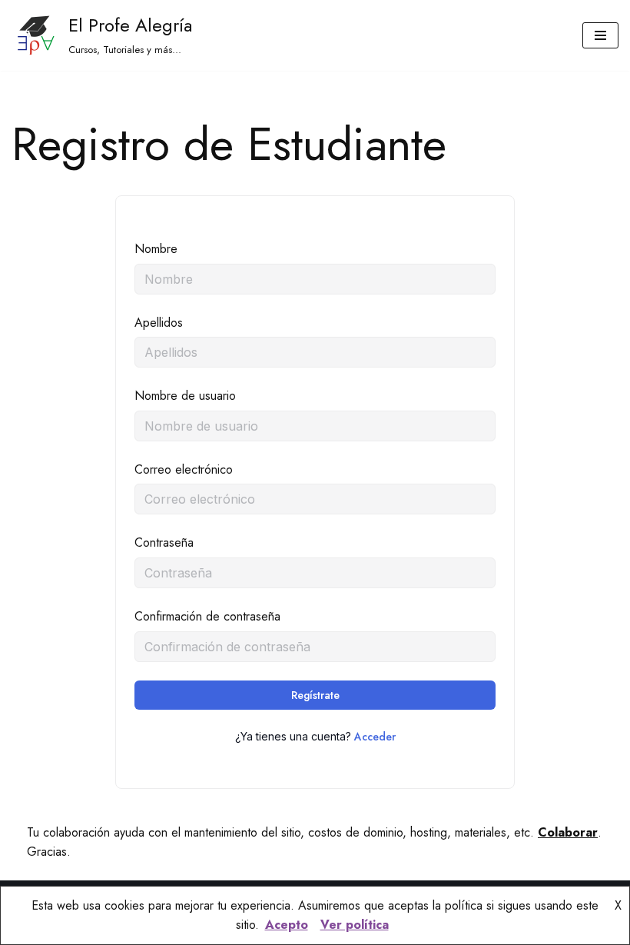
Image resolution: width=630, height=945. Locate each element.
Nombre (155, 249)
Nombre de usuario (185, 395)
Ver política (354, 924)
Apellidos (158, 322)
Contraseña (164, 542)
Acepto (286, 924)
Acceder (375, 736)
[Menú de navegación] (600, 35)
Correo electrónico (183, 469)
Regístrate (315, 695)
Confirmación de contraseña (207, 616)
